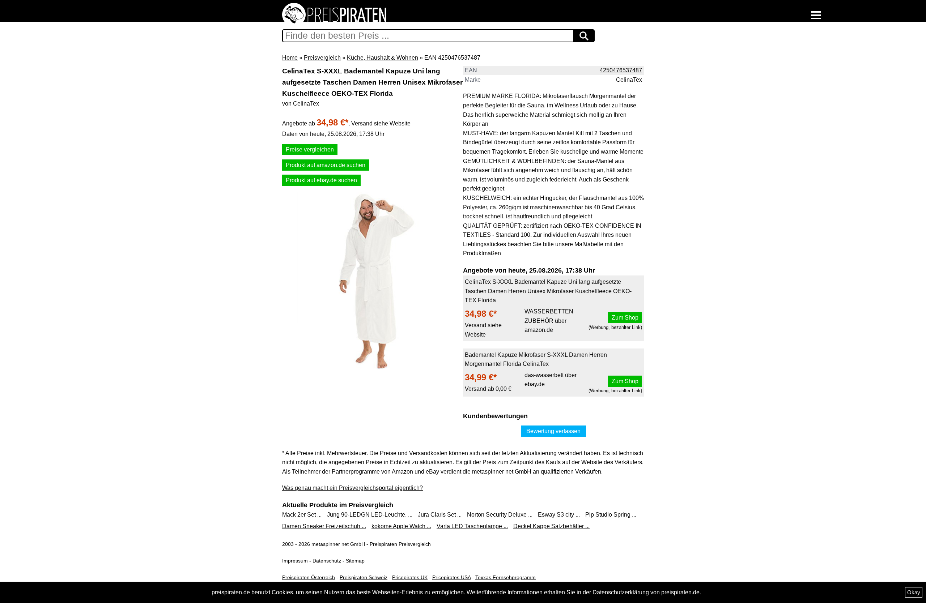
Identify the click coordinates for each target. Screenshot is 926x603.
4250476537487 (621, 70)
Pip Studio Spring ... (610, 515)
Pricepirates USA (451, 577)
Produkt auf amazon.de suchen (325, 165)
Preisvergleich (322, 58)
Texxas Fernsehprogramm (505, 577)
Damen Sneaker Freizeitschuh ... (324, 526)
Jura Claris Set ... (440, 515)
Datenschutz (327, 561)
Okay (913, 592)
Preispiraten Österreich (308, 577)
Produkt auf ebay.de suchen (321, 180)
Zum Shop (625, 318)
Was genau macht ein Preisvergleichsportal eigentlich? (352, 488)
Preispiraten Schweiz (363, 577)
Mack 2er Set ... (302, 515)
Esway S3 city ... (559, 515)
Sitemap (355, 561)
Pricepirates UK (410, 577)
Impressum (295, 561)
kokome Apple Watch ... (401, 526)
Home (290, 58)
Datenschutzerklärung (620, 592)
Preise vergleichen (310, 149)
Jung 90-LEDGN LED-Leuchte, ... (369, 515)
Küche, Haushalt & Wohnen (382, 58)
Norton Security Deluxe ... (499, 515)
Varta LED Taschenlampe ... (472, 526)
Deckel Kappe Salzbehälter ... (551, 526)
